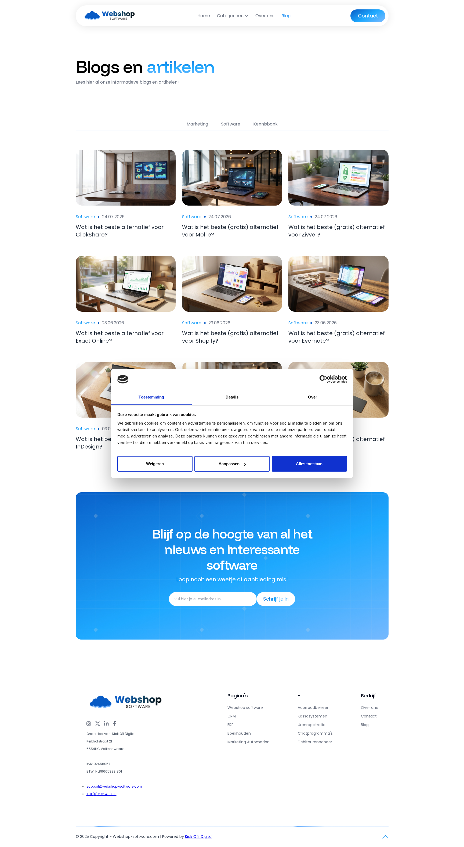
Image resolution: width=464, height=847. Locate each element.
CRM (231, 716)
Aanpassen (229, 463)
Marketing (197, 124)
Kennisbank (265, 124)
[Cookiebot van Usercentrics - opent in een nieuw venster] (323, 379)
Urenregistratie (311, 724)
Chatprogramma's (315, 733)
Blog (286, 16)
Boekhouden (239, 733)
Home (203, 16)
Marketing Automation (248, 742)
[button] (232, 16)
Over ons (264, 16)
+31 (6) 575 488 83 (101, 794)
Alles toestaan (309, 463)
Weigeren (155, 463)
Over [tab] (312, 397)
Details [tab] (232, 397)
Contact (369, 716)
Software (230, 124)
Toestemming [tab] (151, 397)
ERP (230, 724)
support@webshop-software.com (114, 786)
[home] (110, 16)
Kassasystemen (312, 716)
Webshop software (245, 707)
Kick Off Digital (198, 836)
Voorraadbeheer (313, 707)
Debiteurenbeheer (315, 742)
